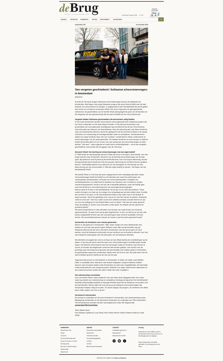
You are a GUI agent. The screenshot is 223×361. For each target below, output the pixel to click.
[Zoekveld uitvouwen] (161, 19)
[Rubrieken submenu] (88, 19)
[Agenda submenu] (67, 19)
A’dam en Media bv (120, 358)
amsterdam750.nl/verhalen (86, 305)
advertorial (78, 97)
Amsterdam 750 (80, 25)
